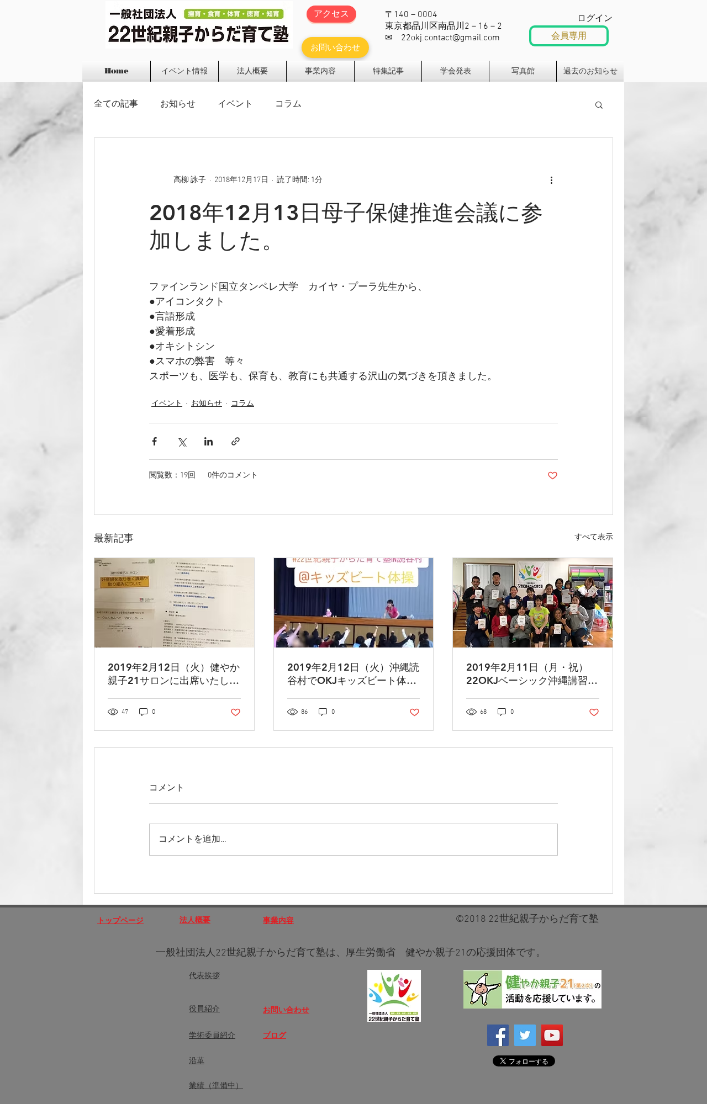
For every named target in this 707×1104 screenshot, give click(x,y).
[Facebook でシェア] (154, 441)
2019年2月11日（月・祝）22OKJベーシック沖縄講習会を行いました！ (532, 674)
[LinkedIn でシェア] (208, 441)
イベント (235, 104)
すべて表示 (593, 537)
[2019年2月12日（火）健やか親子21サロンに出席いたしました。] (174, 602)
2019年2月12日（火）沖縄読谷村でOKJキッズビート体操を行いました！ (353, 674)
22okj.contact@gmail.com (450, 38)
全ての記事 (116, 104)
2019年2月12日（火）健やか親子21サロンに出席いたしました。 (174, 674)
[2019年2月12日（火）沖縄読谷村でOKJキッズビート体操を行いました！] (354, 602)
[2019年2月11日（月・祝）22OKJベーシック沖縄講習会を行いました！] (533, 602)
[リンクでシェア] (235, 441)
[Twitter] (525, 1035)
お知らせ (178, 104)
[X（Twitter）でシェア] (181, 441)
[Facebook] (498, 1035)
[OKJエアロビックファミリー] (552, 1035)
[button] (599, 104)
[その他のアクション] (551, 180)
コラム (288, 104)
